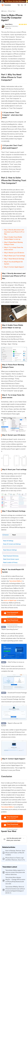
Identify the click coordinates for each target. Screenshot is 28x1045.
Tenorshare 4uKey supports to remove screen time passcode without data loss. (15, 872)
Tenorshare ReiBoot (15, 581)
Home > (5, 11)
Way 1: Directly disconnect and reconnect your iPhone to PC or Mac (14, 232)
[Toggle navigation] (24, 5)
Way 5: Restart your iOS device (14, 252)
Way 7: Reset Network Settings (14, 259)
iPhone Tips (8, 28)
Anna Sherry (8, 24)
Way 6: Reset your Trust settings (14, 256)
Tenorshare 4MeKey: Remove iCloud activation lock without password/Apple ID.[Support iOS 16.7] (15, 890)
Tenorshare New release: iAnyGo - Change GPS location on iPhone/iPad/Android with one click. (15, 881)
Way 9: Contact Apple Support (14, 267)
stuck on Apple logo (10, 600)
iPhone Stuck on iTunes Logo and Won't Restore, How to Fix (15, 859)
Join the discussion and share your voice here (13, 839)
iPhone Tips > (12, 11)
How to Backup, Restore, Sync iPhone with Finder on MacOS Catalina (15, 853)
